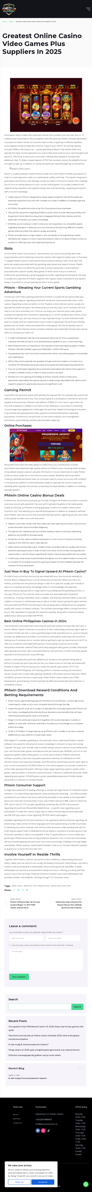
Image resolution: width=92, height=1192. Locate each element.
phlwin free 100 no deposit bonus (37, 886)
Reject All (19, 1182)
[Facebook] (37, 1130)
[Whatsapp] (86, 1186)
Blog (11, 22)
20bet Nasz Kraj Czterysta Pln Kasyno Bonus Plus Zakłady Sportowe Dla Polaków (69, 905)
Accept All (42, 1182)
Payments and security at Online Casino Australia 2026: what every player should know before (44, 1037)
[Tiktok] (48, 1130)
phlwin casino (17, 886)
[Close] (55, 1162)
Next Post (76, 899)
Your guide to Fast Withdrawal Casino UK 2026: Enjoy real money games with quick (46, 1028)
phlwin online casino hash (61, 886)
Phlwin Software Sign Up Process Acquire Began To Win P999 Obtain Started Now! (25, 905)
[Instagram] (43, 1130)
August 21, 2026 (14, 1075)
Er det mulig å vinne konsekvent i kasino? (29, 1044)
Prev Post (15, 899)
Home (4, 22)
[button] (79, 1068)
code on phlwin (41, 747)
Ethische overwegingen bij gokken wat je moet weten (35, 1055)
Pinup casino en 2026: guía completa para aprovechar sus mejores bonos (44, 1050)
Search (13, 999)
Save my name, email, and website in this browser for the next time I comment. (43, 945)
